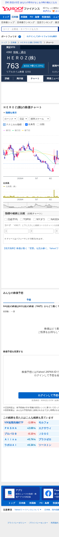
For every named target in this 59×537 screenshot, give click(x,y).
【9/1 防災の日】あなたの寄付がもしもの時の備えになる (30, 2)
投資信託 (46, 17)
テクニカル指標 (14, 124)
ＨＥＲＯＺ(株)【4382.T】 (31, 42)
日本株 (15, 17)
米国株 (24, 17)
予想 (29, 299)
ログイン (47, 11)
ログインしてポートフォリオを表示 (42, 36)
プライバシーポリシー (16, 523)
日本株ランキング (26, 22)
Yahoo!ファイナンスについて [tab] (26, 510)
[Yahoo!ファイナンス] (21, 7)
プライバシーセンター (38, 523)
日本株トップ (7, 22)
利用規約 (54, 523)
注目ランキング (45, 22)
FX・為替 (34, 17)
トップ (6, 17)
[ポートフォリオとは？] (19, 36)
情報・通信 (19, 52)
